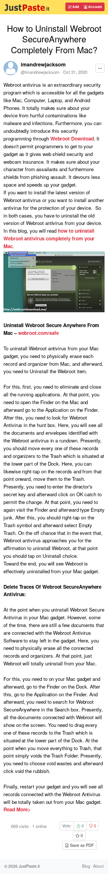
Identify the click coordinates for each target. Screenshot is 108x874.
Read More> (17, 809)
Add (75, 6)
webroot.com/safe (38, 332)
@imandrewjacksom (40, 72)
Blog (86, 866)
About (98, 866)
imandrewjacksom (43, 64)
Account (94, 6)
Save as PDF (81, 845)
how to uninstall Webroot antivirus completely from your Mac (48, 238)
